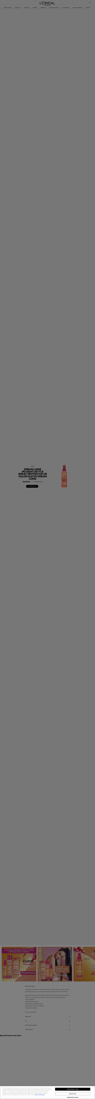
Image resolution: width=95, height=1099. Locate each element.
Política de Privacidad (39, 1094)
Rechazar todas (72, 1093)
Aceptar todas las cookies (73, 1089)
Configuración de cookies (72, 1097)
